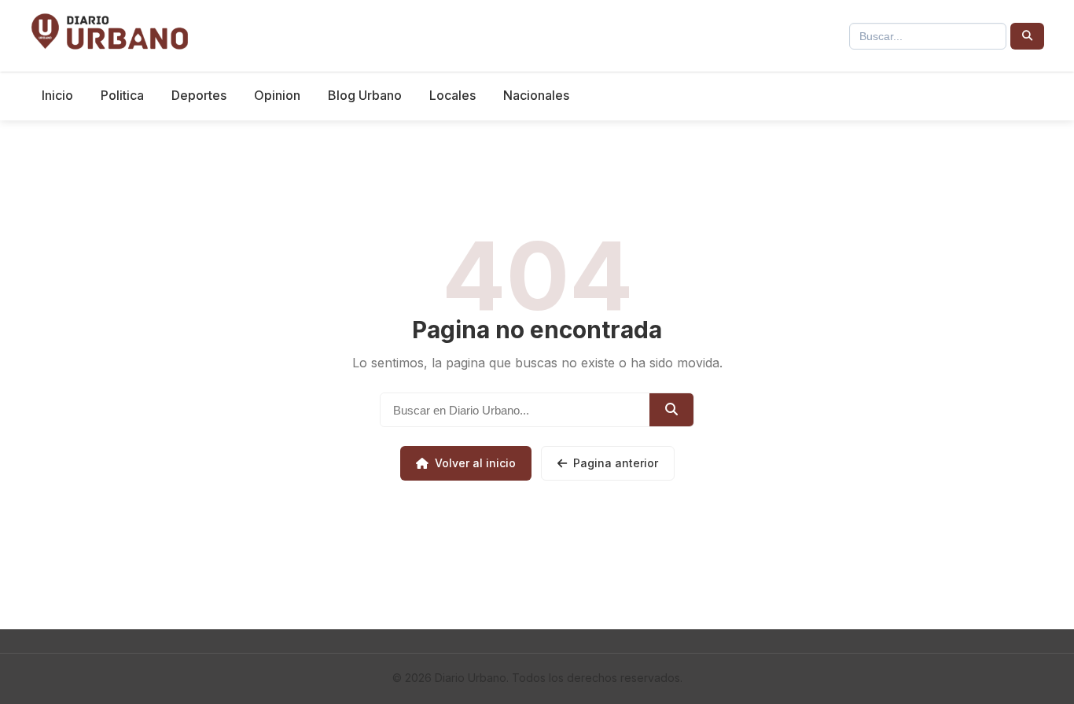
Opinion (277, 95)
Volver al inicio (475, 463)
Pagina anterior (615, 463)
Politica (122, 95)
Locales (452, 95)
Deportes (198, 95)
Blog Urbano (365, 95)
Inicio (57, 95)
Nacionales (536, 95)
